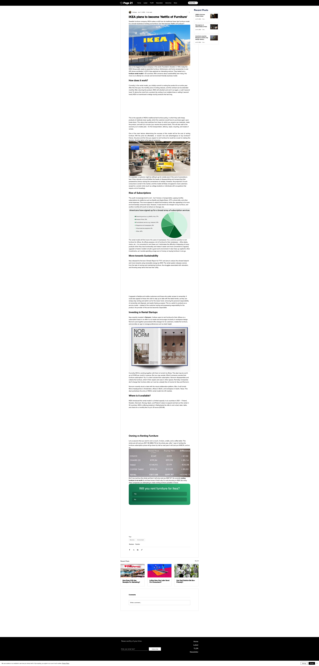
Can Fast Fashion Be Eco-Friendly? (185, 581)
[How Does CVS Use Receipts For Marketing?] (133, 570)
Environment (140, 540)
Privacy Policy (65, 663)
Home (195, 641)
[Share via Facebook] (129, 550)
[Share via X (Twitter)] (133, 550)
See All (197, 561)
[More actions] (189, 12)
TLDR (196, 648)
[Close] (317, 663)
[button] (159, 494)
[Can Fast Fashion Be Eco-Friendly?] (186, 570)
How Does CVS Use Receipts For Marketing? (131, 581)
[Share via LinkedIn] (137, 550)
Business (132, 540)
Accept (312, 663)
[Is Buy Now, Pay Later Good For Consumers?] (160, 570)
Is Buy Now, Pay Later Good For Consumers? (159, 581)
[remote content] (159, 106)
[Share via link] (142, 550)
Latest (195, 645)
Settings (304, 663)
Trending (137, 544)
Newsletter (194, 652)
